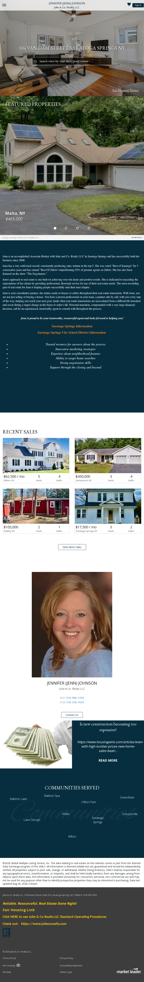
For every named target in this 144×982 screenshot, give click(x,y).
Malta (65, 814)
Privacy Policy (66, 958)
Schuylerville (130, 814)
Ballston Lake (18, 799)
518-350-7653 (90, 895)
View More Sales (72, 547)
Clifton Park (88, 802)
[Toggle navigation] (4, 5)
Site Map (7, 972)
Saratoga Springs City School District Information (72, 332)
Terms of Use (9, 958)
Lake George (32, 820)
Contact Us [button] (72, 715)
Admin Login (66, 972)
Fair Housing (9, 965)
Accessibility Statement (71, 965)
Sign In (138, 5)
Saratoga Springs (97, 820)
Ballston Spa (52, 796)
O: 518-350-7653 (73, 702)
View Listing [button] (127, 217)
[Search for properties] (35, 61)
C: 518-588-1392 (73, 697)
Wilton (72, 836)
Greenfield (127, 797)
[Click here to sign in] (129, 5)
